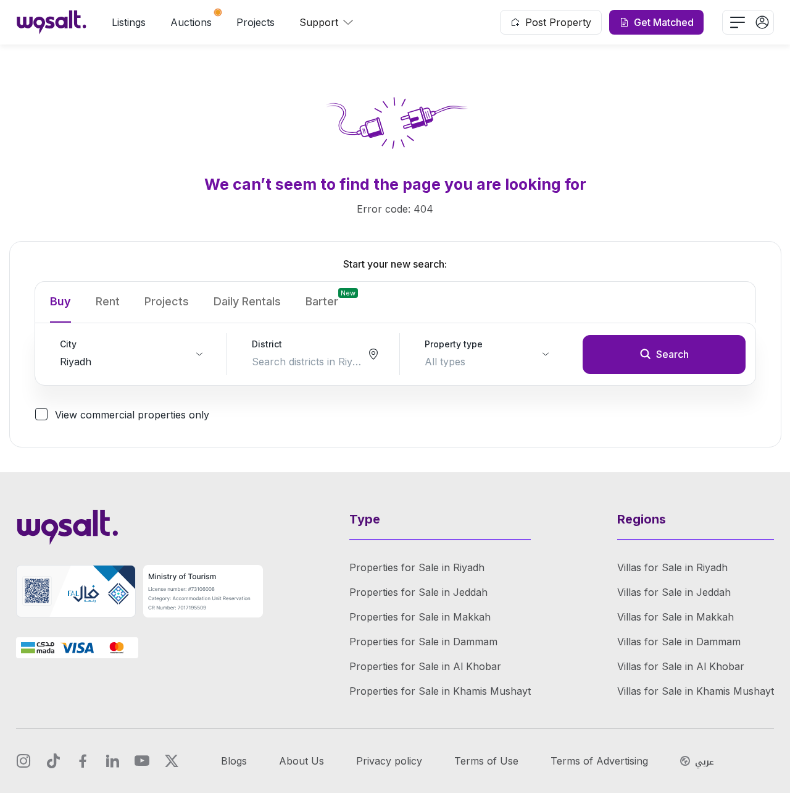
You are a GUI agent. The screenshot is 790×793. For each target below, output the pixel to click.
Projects (255, 22)
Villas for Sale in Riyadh (672, 567)
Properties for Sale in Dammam (423, 641)
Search (672, 354)
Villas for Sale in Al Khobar (680, 666)
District (267, 344)
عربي (704, 762)
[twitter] (171, 760)
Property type (454, 344)
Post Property (558, 22)
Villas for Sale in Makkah (675, 617)
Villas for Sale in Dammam (679, 641)
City (68, 344)
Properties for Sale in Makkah (420, 617)
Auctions (191, 22)
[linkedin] (112, 760)
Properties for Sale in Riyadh (416, 567)
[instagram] (23, 760)
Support (318, 22)
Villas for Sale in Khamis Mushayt (695, 691)
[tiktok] (53, 760)
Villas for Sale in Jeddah (674, 592)
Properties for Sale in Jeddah (418, 592)
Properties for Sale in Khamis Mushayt (440, 691)
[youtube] (142, 760)
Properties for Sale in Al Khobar (425, 666)
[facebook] (82, 760)
